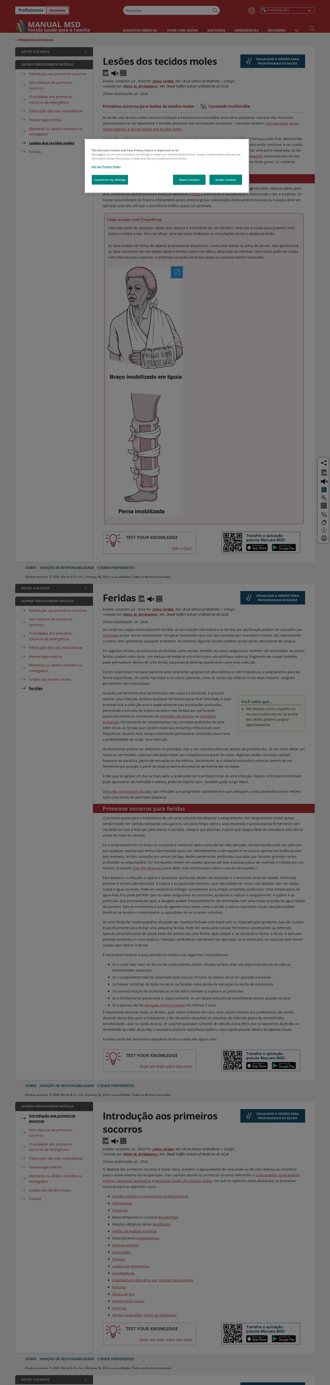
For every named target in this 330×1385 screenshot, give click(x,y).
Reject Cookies (189, 179)
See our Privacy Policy (106, 166)
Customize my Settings (110, 179)
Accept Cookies (225, 179)
